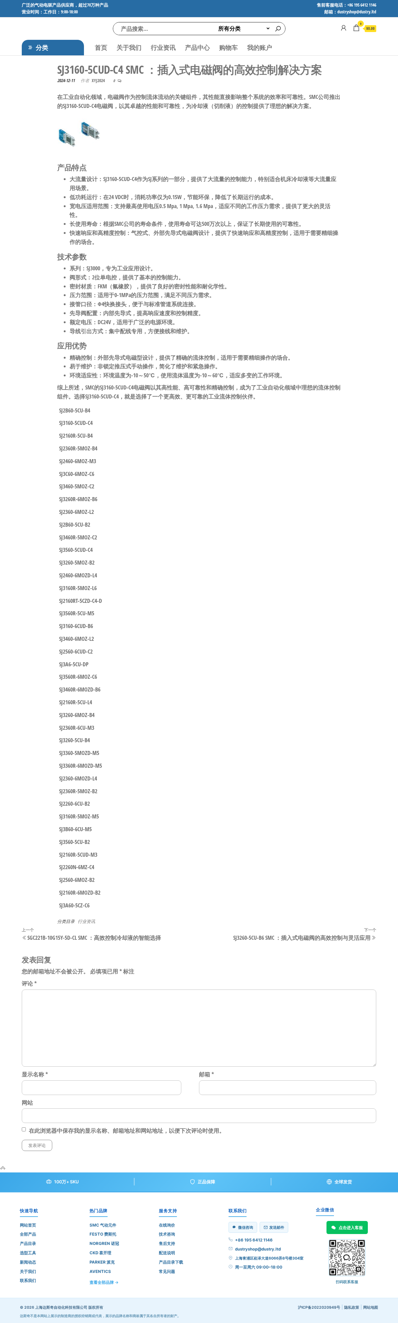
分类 (42, 47)
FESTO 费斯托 (103, 1234)
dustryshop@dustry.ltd (258, 1248)
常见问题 (167, 1271)
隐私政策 (351, 1307)
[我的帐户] (344, 27)
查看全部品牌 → (104, 1282)
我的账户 (259, 47)
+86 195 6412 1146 (254, 1239)
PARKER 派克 (102, 1262)
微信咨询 (245, 1227)
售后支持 (167, 1243)
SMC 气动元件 (103, 1225)
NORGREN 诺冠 (104, 1243)
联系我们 (28, 1280)
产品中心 (197, 47)
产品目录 (28, 1243)
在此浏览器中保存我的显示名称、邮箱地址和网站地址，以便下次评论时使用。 (127, 1130)
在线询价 (167, 1225)
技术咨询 (167, 1234)
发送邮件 (276, 1227)
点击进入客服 (351, 1227)
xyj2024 (98, 80)
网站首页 (28, 1225)
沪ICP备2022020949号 (319, 1307)
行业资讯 (163, 47)
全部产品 (28, 1234)
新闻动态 (28, 1262)
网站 (27, 1102)
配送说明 (167, 1252)
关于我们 (129, 47)
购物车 (228, 47)
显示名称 (35, 1074)
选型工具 (28, 1252)
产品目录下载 (171, 1262)
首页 (101, 47)
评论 (29, 983)
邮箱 (206, 1074)
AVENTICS (100, 1271)
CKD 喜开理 (100, 1252)
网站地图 (370, 1307)
